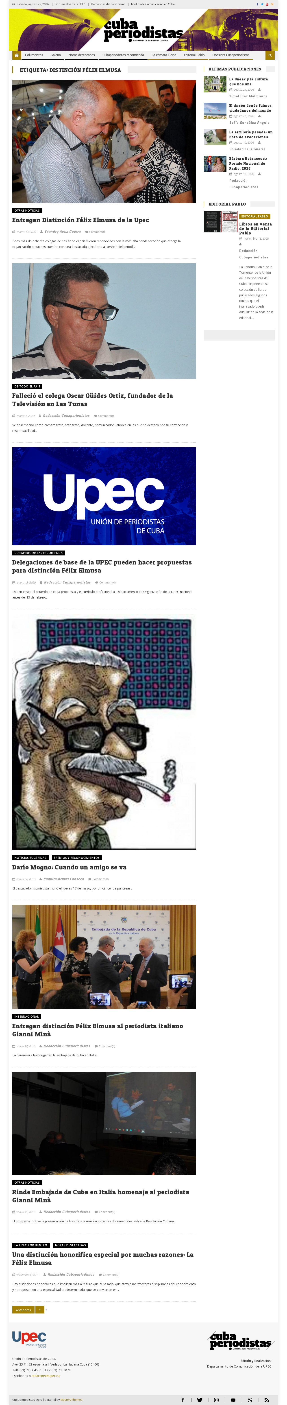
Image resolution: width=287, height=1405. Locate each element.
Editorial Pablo (194, 55)
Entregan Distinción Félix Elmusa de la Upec (80, 220)
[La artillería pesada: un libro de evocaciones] (215, 137)
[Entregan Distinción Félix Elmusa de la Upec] (104, 141)
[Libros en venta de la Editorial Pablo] (221, 221)
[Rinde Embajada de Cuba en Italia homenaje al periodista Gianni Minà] (104, 1123)
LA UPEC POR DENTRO (31, 1245)
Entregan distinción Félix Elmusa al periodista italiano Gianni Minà (97, 1030)
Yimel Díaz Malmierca (248, 96)
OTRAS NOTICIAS (27, 210)
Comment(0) (97, 232)
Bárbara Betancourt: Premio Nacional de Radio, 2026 (248, 163)
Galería (56, 55)
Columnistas (34, 55)
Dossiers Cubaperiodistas (230, 55)
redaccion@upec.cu (46, 1376)
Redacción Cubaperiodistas (66, 415)
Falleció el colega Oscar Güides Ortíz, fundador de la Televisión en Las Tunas (92, 399)
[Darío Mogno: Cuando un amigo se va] (104, 732)
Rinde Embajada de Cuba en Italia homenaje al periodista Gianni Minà (100, 1196)
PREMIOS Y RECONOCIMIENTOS (77, 858)
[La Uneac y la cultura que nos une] (215, 84)
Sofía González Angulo (249, 122)
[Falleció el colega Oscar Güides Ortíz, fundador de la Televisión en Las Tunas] (104, 321)
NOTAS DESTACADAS (70, 1245)
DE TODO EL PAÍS (27, 386)
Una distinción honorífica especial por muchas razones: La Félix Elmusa (103, 1258)
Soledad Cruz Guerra (247, 149)
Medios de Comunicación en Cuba (153, 4)
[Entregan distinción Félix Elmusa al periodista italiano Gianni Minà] (104, 957)
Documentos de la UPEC (70, 4)
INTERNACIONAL (27, 1016)
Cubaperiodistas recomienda (123, 55)
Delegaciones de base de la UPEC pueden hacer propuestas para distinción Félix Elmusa (102, 566)
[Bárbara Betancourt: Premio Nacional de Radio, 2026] (215, 164)
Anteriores (23, 1310)
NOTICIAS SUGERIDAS (30, 858)
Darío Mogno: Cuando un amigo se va (69, 867)
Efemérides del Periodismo (108, 4)
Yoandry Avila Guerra (62, 231)
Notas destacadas (81, 55)
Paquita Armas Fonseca (63, 878)
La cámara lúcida (164, 55)
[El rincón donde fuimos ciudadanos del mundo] (215, 111)
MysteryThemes (72, 1400)
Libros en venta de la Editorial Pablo (255, 228)
